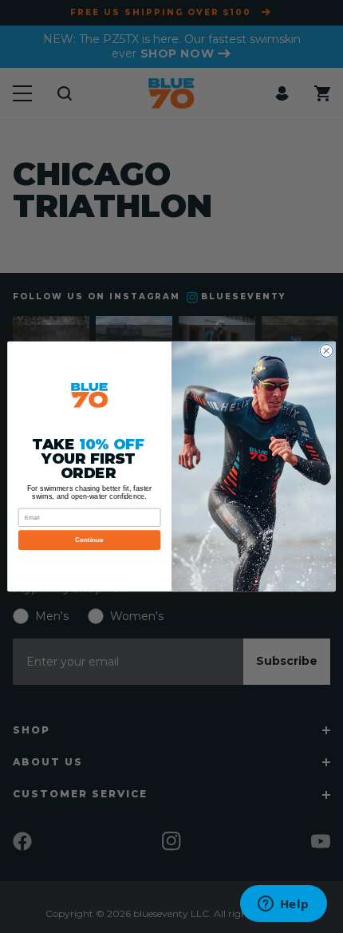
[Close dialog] (326, 350)
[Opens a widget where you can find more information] (283, 905)
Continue (89, 540)
